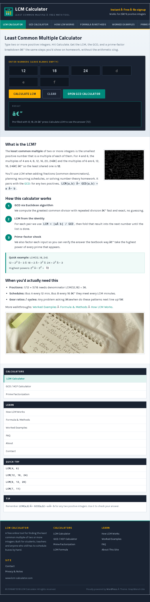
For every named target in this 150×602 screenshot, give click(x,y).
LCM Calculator (13, 24)
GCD (27, 183)
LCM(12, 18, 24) (17, 475)
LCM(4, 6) (12, 468)
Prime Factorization (17, 394)
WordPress (111, 589)
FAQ (8, 435)
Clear (51, 94)
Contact (11, 451)
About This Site (110, 549)
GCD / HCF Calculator (18, 386)
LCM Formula (60, 549)
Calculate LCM (25, 94)
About (9, 443)
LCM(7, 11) (13, 488)
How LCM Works (64, 24)
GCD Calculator (38, 24)
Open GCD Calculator (84, 94)
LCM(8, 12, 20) (16, 482)
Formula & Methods (93, 24)
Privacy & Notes (14, 571)
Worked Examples (123, 24)
